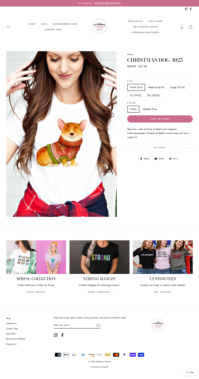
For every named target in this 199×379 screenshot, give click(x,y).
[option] (99, 3)
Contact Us (11, 344)
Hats (44, 24)
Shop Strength (99, 292)
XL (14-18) (135, 95)
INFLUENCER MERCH (145, 26)
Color (131, 103)
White (133, 109)
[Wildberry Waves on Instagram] (56, 335)
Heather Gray (150, 109)
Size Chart (156, 21)
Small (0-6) (136, 87)
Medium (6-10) (156, 87)
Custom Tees (53, 29)
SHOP (32, 24)
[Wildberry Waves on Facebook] (62, 335)
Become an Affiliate (15, 338)
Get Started (163, 292)
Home (130, 54)
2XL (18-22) (153, 95)
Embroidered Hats (65, 24)
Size (130, 81)
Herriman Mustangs (145, 32)
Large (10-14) (177, 87)
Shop (8, 318)
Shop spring (36, 292)
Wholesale (135, 21)
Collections (11, 323)
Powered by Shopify (99, 366)
